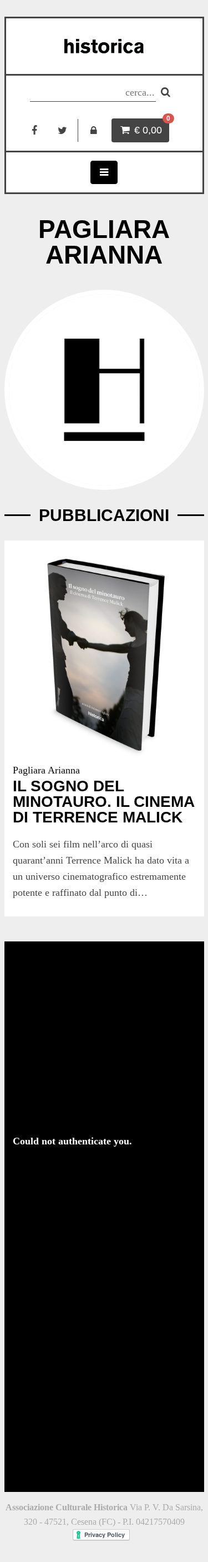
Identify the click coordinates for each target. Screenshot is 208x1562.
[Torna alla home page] (104, 46)
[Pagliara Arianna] (104, 390)
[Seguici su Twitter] (62, 130)
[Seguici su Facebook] (34, 130)
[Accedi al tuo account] (93, 130)
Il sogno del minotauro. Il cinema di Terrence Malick (103, 801)
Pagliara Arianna (46, 770)
